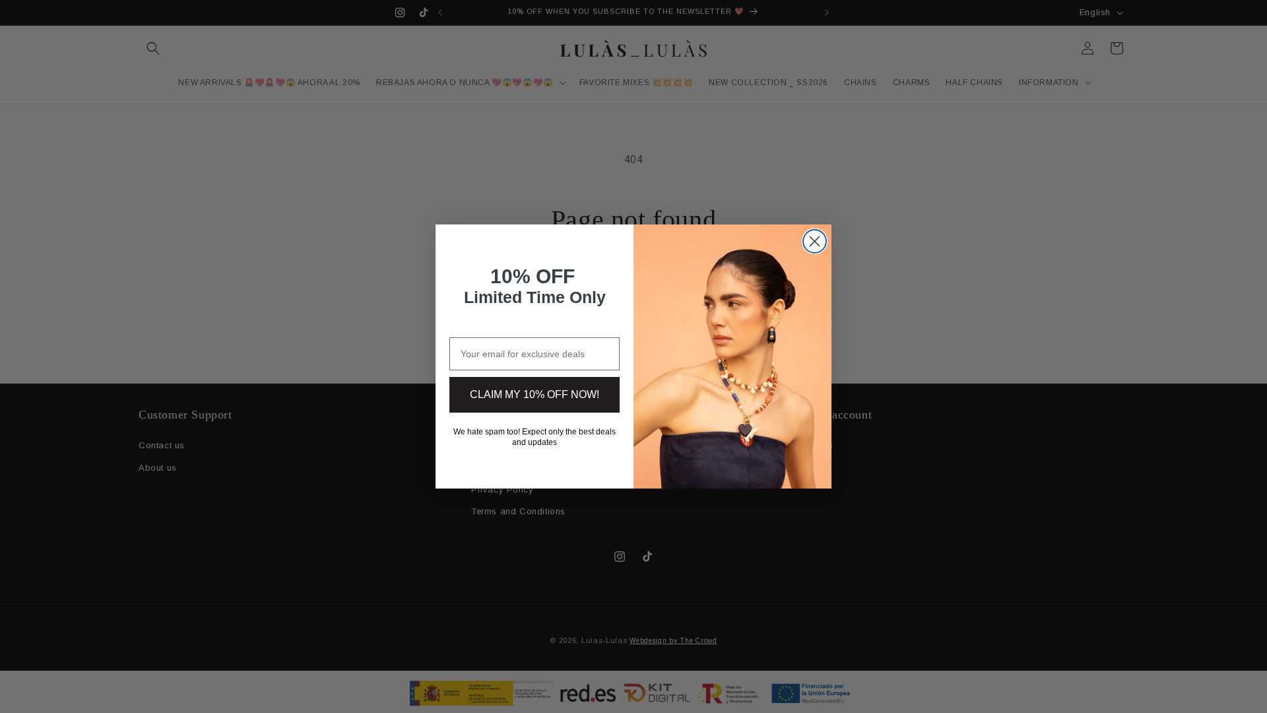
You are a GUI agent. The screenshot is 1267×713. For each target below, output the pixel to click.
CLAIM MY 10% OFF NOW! (534, 394)
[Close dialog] (814, 241)
